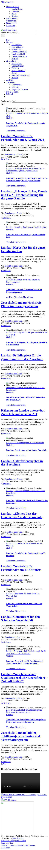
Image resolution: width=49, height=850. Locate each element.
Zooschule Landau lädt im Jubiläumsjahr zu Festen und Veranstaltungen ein (24, 711)
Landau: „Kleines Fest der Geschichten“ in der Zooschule (21, 515)
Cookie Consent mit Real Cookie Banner (18, 845)
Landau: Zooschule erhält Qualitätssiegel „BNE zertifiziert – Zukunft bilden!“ (26, 652)
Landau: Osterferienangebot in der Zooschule (25, 443)
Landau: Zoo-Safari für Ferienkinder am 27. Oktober (21, 568)
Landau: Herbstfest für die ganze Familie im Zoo (26, 227)
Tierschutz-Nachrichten (15, 131)
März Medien (18, 838)
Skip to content (7, 2)
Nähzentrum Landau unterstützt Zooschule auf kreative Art (23, 412)
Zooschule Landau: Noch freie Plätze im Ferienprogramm (21, 304)
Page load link (7, 843)
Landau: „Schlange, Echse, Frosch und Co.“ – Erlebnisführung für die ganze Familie (25, 169)
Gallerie (9, 118)
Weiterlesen (6, 159)
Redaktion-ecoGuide (13, 154)
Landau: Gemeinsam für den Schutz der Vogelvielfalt (20, 618)
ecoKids (9, 297)
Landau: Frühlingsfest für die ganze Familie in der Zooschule (22, 357)
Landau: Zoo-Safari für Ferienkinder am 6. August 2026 (22, 137)
